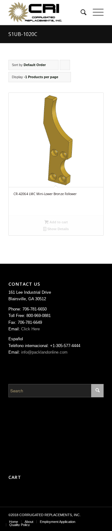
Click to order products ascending (65, 66)
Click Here (30, 329)
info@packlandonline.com (44, 352)
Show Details (57, 229)
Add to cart (58, 222)
